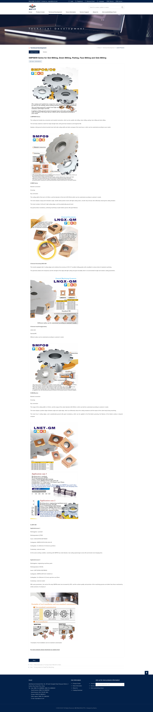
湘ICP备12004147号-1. (80, 708)
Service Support (84, 12)
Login (71, 1)
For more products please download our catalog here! (45, 649)
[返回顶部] (146, 673)
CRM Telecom (110, 1)
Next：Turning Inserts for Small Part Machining (42, 667)
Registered (80, 1)
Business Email (90, 1)
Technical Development (55, 12)
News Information (71, 12)
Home (30, 12)
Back (34, 660)
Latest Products (34, 52)
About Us (95, 12)
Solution (45, 52)
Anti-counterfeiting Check (109, 12)
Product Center (40, 12)
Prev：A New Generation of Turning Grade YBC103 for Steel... (46, 664)
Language (101, 1)
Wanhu (95, 708)
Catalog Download (77, 690)
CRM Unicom (119, 1)
